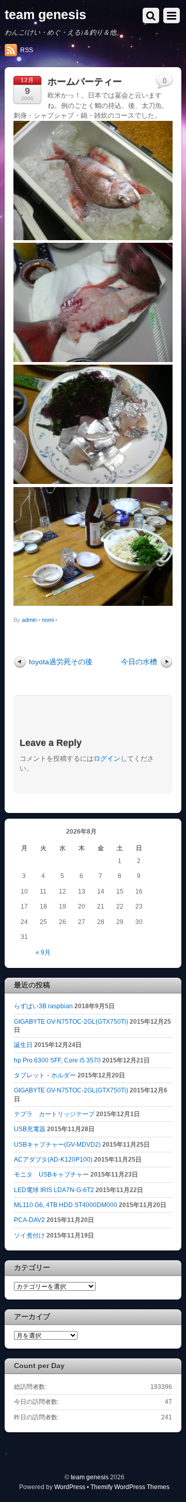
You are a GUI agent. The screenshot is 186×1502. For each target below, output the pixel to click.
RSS (26, 50)
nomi (48, 620)
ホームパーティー (85, 81)
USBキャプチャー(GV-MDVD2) (57, 1144)
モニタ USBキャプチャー (51, 1174)
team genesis (90, 1477)
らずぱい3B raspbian (43, 1006)
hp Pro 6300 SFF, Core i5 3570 (57, 1060)
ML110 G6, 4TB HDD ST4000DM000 (65, 1204)
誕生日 (23, 1044)
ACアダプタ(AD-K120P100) (53, 1159)
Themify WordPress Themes (129, 1486)
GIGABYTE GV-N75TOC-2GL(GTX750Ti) (71, 1021)
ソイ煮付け (29, 1235)
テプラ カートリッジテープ (54, 1113)
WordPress (69, 1486)
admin (29, 620)
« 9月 (43, 952)
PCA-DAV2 (29, 1219)
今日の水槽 (139, 662)
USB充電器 (29, 1128)
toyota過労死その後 (60, 662)
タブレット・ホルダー (45, 1075)
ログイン (107, 758)
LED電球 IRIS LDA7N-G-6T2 (54, 1189)
